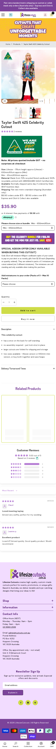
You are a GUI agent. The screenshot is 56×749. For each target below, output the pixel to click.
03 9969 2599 (9, 627)
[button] (47, 101)
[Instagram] (28, 702)
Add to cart (28, 310)
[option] (28, 77)
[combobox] (28, 228)
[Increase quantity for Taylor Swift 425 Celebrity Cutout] (14, 302)
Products (16, 44)
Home (8, 44)
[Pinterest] (35, 702)
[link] (28, 29)
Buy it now (28, 319)
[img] (8, 501)
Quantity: (5, 297)
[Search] (11, 15)
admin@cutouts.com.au (19, 633)
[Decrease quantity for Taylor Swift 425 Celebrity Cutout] (3, 302)
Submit (13, 692)
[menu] (3, 14)
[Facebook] (20, 702)
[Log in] (45, 15)
